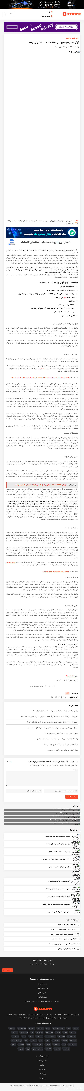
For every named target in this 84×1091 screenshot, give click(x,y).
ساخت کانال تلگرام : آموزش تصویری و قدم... (62, 934)
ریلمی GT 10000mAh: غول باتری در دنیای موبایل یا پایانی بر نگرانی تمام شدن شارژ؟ (52, 722)
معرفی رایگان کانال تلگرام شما (65, 925)
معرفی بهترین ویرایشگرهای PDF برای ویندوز (66, 808)
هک (28, 1044)
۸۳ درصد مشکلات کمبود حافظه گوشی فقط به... (57, 889)
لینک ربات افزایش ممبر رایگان (66, 949)
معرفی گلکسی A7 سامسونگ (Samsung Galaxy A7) (61, 733)
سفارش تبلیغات (42, 1061)
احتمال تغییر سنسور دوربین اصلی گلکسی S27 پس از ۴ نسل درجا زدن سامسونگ (53, 728)
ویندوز (14, 1044)
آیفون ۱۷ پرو (22, 1028)
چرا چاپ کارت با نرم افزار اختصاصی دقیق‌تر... (58, 852)
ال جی (42, 368)
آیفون (48, 1028)
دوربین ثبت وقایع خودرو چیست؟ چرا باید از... (58, 844)
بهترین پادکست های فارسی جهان (69, 812)
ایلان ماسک (71, 1036)
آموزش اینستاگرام (58, 1028)
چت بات (48, 1048)
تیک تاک (73, 1040)
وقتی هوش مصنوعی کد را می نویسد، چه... (58, 912)
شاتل (41, 1040)
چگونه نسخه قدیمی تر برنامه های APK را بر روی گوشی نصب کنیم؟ (57, 739)
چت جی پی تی (38, 1048)
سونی (47, 1040)
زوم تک (47, 12)
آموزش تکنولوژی (42, 984)
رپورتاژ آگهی (42, 1074)
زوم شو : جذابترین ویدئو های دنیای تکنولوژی (66, 822)
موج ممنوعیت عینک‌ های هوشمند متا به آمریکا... (57, 836)
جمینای (65, 1040)
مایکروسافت (72, 1044)
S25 (69, 1028)
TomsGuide (70, 676)
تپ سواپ (16, 1036)
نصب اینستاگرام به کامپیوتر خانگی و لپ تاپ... (61, 929)
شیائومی (33, 1040)
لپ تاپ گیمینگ (17, 1040)
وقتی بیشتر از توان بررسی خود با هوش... (59, 881)
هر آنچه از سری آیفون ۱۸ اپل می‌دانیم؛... (59, 867)
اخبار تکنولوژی (42, 992)
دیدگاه (75, 770)
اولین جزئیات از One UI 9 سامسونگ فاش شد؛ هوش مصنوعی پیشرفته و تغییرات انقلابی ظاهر (49, 716)
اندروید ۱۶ (40, 1032)
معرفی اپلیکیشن (42, 997)
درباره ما (42, 1065)
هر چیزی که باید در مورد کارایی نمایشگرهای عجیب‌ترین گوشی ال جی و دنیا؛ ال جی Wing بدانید (39, 377)
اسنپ (64, 297)
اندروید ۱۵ (49, 1032)
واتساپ (21, 1044)
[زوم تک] (72, 14)
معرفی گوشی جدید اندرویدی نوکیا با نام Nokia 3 (63, 750)
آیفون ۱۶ (40, 1028)
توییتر (24, 1036)
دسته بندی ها (46, 16)
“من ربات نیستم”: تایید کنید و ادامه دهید (63, 939)
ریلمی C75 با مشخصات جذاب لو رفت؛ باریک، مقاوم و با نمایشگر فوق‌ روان (55, 711)
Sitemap (42, 1078)
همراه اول (56, 1044)
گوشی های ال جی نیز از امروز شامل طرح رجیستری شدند (60, 744)
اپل (32, 1032)
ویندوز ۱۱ (57, 1048)
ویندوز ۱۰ (66, 1048)
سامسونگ (56, 1040)
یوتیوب (21, 1048)
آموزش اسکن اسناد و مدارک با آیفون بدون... (58, 896)
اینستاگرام (61, 1036)
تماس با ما (42, 1069)
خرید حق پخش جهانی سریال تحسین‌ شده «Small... (55, 859)
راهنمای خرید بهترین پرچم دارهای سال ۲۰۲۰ (55, 571)
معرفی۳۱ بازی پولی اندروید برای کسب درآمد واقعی (64, 819)
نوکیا (64, 1044)
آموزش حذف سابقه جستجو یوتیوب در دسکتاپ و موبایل (42, 1001)
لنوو (26, 1040)
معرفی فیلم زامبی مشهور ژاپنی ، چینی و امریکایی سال (63, 815)
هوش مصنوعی (10, 562)
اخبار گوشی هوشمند (72, 38)
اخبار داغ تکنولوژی (42, 988)
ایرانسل (14, 1032)
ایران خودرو (24, 1032)
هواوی (48, 1044)
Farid (74, 47)
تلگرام (31, 1036)
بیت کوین (39, 1036)
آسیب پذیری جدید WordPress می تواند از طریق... (56, 904)
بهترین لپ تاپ (50, 1036)
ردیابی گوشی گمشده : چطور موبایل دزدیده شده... (59, 944)
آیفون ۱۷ (31, 1028)
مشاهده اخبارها (7, 970)
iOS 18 (76, 1028)
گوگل (76, 221)
